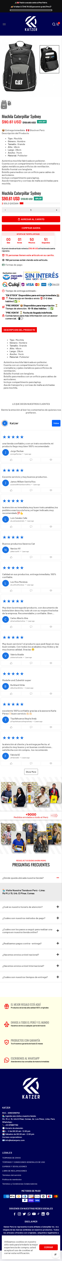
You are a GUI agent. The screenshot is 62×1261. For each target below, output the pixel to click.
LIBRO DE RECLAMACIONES (14, 1170)
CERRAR (48, 1247)
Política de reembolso (12, 1179)
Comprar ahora (31, 227)
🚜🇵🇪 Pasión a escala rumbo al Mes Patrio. (31, 2)
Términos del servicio (11, 1175)
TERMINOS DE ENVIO (11, 1157)
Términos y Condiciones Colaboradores (19, 1183)
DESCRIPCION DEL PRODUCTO (19, 329)
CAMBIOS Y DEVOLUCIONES (14, 1166)
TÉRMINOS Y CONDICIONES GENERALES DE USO (23, 1162)
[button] (31, 446)
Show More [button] (31, 772)
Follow (56, 423)
